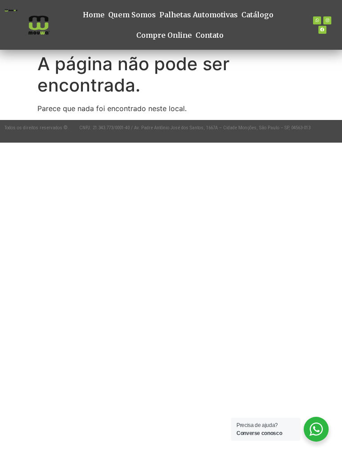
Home (94, 14)
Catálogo (257, 14)
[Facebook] (322, 30)
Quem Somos (132, 14)
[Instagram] (327, 20)
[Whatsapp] (317, 20)
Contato (209, 35)
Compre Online (164, 35)
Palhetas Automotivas (198, 14)
